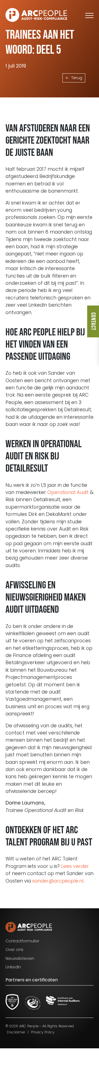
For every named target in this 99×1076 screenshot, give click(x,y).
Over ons (14, 949)
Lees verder (75, 866)
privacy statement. (45, 1053)
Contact (93, 321)
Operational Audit (68, 492)
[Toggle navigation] (89, 15)
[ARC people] (36, 15)
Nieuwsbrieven (20, 958)
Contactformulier (22, 941)
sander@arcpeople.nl (57, 881)
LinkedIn (13, 967)
